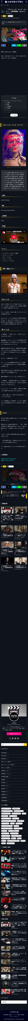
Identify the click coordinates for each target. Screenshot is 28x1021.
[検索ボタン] (26, 1)
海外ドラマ (7, 785)
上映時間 (9, 106)
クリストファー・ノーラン (9, 821)
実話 (4, 840)
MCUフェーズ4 (18, 811)
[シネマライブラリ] (14, 1)
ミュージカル (6, 835)
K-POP (6, 755)
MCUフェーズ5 (6, 813)
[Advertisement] (14, 77)
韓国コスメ (7, 794)
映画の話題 (7, 776)
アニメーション (6, 818)
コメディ (21, 821)
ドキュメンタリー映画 (9, 764)
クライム (16, 818)
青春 (3, 843)
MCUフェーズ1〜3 (7, 811)
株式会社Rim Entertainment (8, 458)
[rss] (16, 1012)
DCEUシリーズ (6, 808)
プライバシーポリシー (14, 1016)
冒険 (19, 838)
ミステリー (5, 833)
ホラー (4, 830)
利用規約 (22, 1014)
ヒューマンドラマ (7, 828)
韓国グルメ (7, 791)
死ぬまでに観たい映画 (13, 840)
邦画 (5, 788)
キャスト (9, 109)
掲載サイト (11, 1014)
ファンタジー (18, 828)
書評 (5, 779)
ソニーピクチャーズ (7, 825)
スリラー (11, 466)
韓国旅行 (6, 797)
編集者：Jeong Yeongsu (7, 460)
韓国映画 (6, 800)
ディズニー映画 (8, 761)
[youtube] (15, 738)
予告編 (8, 108)
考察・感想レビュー (9, 112)
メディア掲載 (17, 1014)
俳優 (14, 838)
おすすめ (5, 816)
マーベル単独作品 (14, 830)
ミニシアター (14, 833)
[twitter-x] (10, 738)
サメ (12, 823)
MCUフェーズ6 (16, 813)
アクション (13, 816)
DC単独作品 (16, 808)
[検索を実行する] (25, 744)
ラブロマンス (6, 838)
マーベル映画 (7, 767)
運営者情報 (6, 1014)
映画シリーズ (7, 773)
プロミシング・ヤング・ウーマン (13, 100)
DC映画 (6, 752)
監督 (23, 840)
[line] (13, 738)
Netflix (6, 758)
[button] (3, 45)
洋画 (4, 466)
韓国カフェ (10, 843)
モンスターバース (16, 835)
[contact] (18, 738)
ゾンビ (16, 825)
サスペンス (5, 823)
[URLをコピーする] (24, 45)
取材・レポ (7, 770)
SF (24, 813)
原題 (8, 104)
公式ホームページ (14, 733)
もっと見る (14, 115)
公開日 (8, 102)
